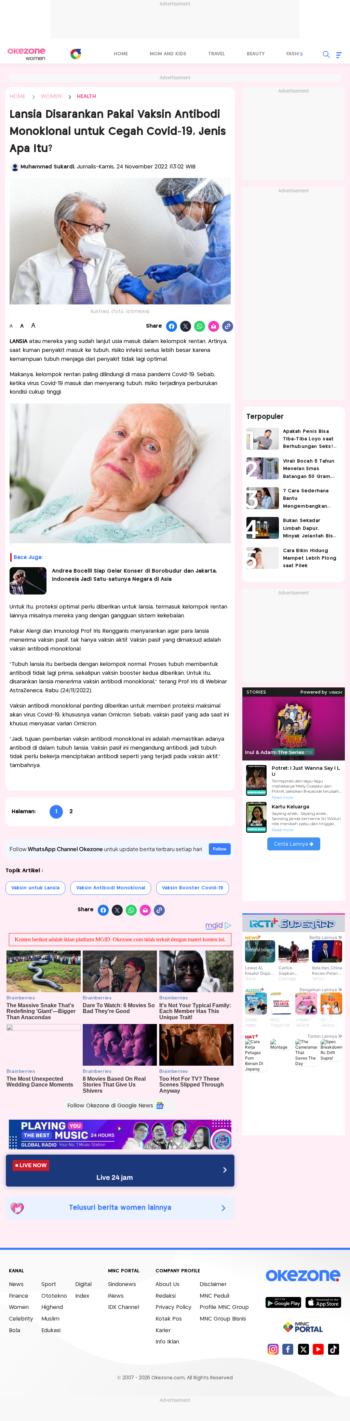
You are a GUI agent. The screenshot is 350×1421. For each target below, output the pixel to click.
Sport (48, 1284)
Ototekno (54, 1296)
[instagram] (273, 1349)
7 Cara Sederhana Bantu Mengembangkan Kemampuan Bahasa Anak (308, 499)
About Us (167, 1284)
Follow (220, 848)
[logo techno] (26, 54)
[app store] (323, 1302)
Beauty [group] (256, 54)
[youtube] (318, 1349)
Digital (83, 1284)
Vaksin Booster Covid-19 (192, 888)
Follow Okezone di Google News (110, 1105)
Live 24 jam (114, 1177)
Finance (18, 1296)
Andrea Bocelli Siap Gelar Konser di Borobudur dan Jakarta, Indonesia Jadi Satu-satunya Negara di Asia (134, 575)
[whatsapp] (199, 326)
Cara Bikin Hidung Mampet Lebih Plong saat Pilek (310, 558)
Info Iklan (167, 1341)
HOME (17, 96)
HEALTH (86, 96)
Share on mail (213, 326)
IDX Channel (123, 1307)
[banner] (120, 1147)
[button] (302, 54)
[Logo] (75, 54)
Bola (14, 1330)
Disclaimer (213, 1284)
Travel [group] (216, 54)
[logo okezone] (303, 1275)
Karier (163, 1330)
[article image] (262, 439)
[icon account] (15, 167)
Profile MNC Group (224, 1307)
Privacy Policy (173, 1307)
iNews (116, 1296)
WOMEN (51, 96)
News (16, 1284)
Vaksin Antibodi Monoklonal (110, 888)
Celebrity (21, 1319)
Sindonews (122, 1284)
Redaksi (166, 1296)
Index (82, 1296)
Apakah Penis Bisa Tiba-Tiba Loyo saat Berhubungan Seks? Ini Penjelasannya (308, 440)
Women (19, 1307)
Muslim (50, 1319)
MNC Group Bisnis (223, 1319)
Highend (52, 1307)
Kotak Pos (169, 1319)
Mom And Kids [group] (168, 54)
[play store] (283, 1302)
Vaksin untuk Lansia (35, 888)
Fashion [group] (296, 54)
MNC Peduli (214, 1296)
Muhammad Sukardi (47, 166)
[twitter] (303, 1349)
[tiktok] (333, 1349)
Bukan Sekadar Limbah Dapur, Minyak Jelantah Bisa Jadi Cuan (309, 529)
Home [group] (121, 54)
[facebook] (288, 1349)
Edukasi (50, 1330)
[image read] (28, 581)
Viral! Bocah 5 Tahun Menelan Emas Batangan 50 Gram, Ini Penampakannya (309, 469)
